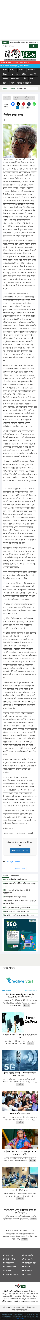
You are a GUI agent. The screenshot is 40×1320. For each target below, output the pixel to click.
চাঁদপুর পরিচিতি (5, 66)
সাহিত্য (25, 78)
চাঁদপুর (12, 70)
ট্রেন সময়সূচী (29, 1259)
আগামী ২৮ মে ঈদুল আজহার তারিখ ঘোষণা (19, 915)
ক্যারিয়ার (8, 1270)
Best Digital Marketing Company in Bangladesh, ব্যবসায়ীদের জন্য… (20, 995)
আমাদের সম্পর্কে (11, 1267)
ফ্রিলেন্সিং (12, 89)
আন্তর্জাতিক (31, 70)
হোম (5, 89)
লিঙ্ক (31, 78)
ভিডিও (27, 66)
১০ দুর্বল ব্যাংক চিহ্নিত (20, 1189)
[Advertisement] (20, 20)
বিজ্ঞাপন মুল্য (10, 1263)
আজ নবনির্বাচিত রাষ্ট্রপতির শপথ (16, 879)
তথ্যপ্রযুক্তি (33, 74)
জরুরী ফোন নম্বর (30, 1263)
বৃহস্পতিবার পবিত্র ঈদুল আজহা (15, 897)
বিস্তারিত (26, 1005)
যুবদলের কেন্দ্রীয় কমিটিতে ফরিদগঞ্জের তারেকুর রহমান (21, 42)
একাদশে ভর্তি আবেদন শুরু (20, 1113)
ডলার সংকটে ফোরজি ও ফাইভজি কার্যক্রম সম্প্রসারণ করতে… (20, 1074)
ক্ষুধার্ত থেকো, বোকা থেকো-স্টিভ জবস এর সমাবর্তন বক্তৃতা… (20, 1211)
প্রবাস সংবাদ (15, 78)
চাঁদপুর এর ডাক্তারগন (24, 83)
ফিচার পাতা (7, 74)
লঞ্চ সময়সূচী (13, 66)
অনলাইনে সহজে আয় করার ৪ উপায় (20, 1230)
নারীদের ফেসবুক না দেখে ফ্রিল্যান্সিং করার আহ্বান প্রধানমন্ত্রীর (20, 1153)
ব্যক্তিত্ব (5, 78)
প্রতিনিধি (27, 1267)
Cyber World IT (20, 1318)
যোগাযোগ (28, 1274)
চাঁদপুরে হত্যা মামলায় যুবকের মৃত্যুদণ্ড (17, 907)
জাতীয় (21, 70)
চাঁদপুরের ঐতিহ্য (21, 74)
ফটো (21, 66)
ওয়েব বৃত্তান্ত (9, 1255)
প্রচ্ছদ (5, 70)
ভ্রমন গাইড (28, 1270)
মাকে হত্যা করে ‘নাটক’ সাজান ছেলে (17, 911)
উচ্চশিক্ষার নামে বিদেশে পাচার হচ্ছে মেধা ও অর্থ (20, 1036)
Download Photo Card (21, 850)
